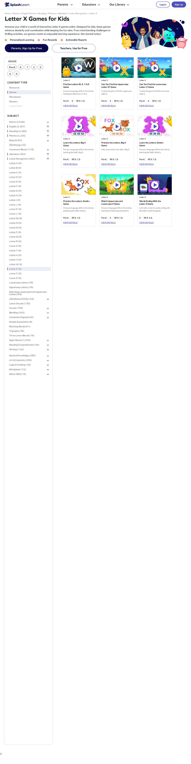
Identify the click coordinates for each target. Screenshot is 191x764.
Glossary (13, 101)
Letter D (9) (15, 177)
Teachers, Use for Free (73, 48)
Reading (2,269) (18, 131)
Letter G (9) (15, 191)
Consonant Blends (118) (21, 149)
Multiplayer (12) (17, 369)
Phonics (52, 13)
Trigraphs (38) (16, 331)
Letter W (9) (15, 264)
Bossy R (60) (15, 140)
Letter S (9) (15, 246)
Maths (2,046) (17, 122)
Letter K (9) (15, 209)
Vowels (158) (16, 308)
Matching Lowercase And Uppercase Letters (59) (28, 293)
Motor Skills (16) (17, 374)
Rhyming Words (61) (19, 326)
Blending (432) (17, 313)
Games (16, 13)
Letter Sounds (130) (19, 303)
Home (8, 13)
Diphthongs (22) (17, 145)
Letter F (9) (15, 186)
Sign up (179, 4)
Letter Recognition (78, 13)
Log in (163, 4)
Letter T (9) (15, 250)
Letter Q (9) (15, 237)
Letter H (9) (15, 195)
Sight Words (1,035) (20, 340)
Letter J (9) (15, 204)
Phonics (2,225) (17, 136)
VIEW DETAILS (70, 106)
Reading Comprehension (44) (24, 345)
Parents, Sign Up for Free (26, 48)
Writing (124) (16, 349)
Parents (63, 4)
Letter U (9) (15, 255)
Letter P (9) (15, 232)
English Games (29, 13)
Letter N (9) (15, 223)
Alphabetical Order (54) (21, 299)
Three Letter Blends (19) (21, 336)
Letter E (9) (15, 182)
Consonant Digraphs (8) (21, 317)
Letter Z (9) (15, 278)
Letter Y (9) (15, 273)
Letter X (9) (15, 269)
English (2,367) (17, 126)
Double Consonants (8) (20, 322)
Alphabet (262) (17, 154)
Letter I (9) (15, 200)
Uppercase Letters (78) (21, 287)
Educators (89, 4)
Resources (14, 88)
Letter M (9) (15, 218)
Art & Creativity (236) (20, 360)
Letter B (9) (15, 168)
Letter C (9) (15, 172)
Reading (42, 13)
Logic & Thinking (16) (20, 365)
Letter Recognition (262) (22, 159)
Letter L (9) (15, 214)
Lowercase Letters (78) (21, 283)
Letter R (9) (15, 241)
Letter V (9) (15, 260)
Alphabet (62, 13)
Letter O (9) (15, 227)
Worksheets (15, 97)
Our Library (117, 4)
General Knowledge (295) (22, 355)
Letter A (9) (15, 163)
